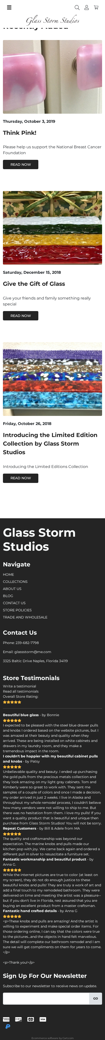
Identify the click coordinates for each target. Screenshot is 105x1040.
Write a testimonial (19, 686)
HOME (8, 574)
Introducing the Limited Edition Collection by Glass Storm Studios (50, 443)
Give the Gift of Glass (34, 283)
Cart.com (68, 1038)
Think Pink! (19, 132)
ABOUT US (12, 589)
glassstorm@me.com (32, 652)
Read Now (20, 164)
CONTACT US (14, 603)
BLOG (8, 596)
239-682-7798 (27, 643)
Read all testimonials (21, 691)
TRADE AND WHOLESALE (25, 617)
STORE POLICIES (17, 610)
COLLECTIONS (15, 581)
